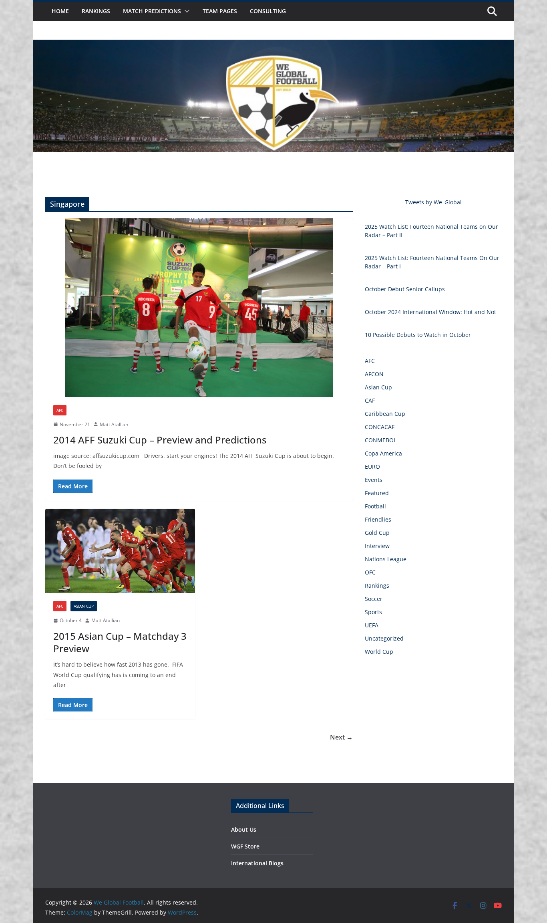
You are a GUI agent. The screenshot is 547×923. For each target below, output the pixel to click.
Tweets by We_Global (433, 202)
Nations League (385, 559)
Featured (377, 493)
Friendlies (378, 519)
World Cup (379, 651)
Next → (341, 737)
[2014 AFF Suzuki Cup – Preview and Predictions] (199, 307)
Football (375, 506)
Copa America (383, 453)
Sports (373, 612)
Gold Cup (377, 532)
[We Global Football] (273, 45)
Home (60, 11)
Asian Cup (84, 606)
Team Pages (220, 11)
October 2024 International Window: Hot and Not (430, 312)
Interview (377, 546)
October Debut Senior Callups (405, 289)
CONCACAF (379, 427)
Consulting (268, 11)
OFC (370, 572)
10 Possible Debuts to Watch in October (418, 335)
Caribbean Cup (385, 413)
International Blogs (257, 863)
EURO (372, 466)
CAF (370, 400)
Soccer (373, 599)
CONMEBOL (380, 440)
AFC (59, 410)
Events (373, 480)
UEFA (371, 625)
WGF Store (245, 846)
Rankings (96, 11)
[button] (185, 11)
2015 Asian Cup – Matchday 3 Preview (120, 642)
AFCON (374, 374)
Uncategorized (384, 638)
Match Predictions (152, 11)
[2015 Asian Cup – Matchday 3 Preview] (120, 551)
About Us (243, 829)
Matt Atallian (114, 424)
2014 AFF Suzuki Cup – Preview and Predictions (160, 439)
